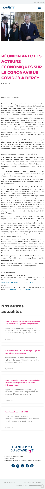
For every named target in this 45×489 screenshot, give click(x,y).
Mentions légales (9, 482)
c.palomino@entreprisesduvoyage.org (17, 282)
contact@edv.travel (11, 463)
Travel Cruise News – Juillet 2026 (16, 412)
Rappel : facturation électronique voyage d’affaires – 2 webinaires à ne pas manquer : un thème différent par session (22, 382)
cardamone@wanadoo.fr (20, 290)
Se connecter (39, 2)
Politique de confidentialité (32, 482)
